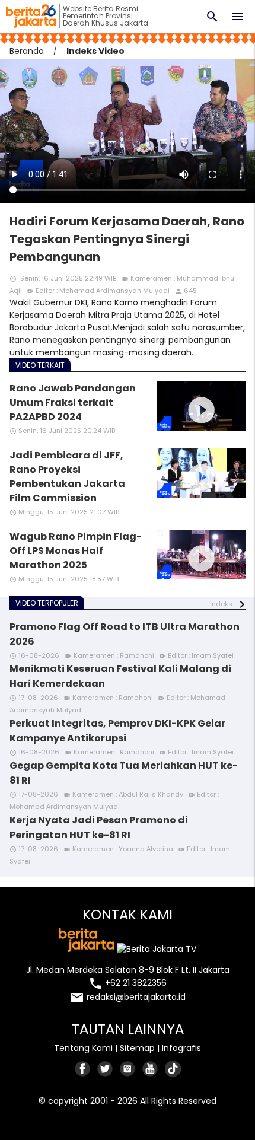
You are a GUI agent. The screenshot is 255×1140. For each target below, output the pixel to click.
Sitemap (137, 1048)
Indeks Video (95, 51)
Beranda (26, 51)
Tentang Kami (83, 1048)
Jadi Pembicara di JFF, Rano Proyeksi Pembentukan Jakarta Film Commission (67, 476)
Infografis (181, 1048)
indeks (221, 604)
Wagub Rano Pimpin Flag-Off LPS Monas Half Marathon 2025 (75, 551)
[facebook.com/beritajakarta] (83, 1069)
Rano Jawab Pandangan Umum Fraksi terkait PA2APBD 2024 (72, 402)
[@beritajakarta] (105, 1069)
